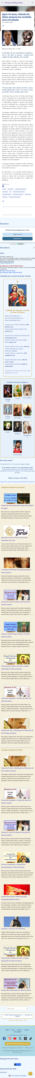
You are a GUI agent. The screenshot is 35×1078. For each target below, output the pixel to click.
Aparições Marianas (20, 189)
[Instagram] (10, 1038)
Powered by (13, 244)
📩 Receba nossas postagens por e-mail (17, 1043)
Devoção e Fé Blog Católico (14, 3)
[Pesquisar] (33, 3)
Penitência (28, 194)
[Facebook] (4, 1038)
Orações (19, 1030)
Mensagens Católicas (19, 191)
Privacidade (17, 1032)
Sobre (13, 1030)
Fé (10, 191)
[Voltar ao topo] (30, 1073)
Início (7, 1030)
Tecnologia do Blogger (19, 1075)
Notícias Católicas (18, 194)
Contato (26, 1030)
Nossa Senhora (7, 194)
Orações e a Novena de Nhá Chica (13, 929)
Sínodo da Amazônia (14, 197)
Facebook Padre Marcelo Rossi (12, 272)
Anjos (4, 189)
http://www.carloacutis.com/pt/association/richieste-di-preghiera (17, 482)
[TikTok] (30, 1038)
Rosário (5, 197)
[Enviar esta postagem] (3, 187)
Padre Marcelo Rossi (8, 271)
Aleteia (7, 184)
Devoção (5, 191)
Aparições (10, 189)
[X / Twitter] (20, 1038)
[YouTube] (15, 1038)
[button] (3, 26)
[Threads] (26, 1038)
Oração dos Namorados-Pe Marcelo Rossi (16, 990)
